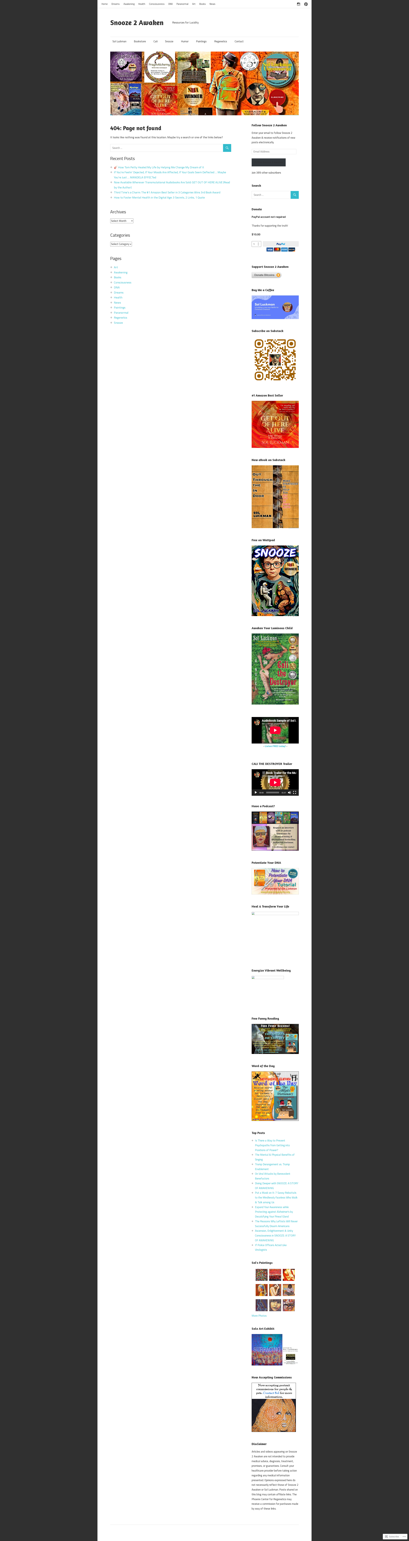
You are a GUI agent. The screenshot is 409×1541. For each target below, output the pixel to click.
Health (141, 4)
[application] (275, 782)
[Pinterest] (306, 4)
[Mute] (289, 792)
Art (194, 4)
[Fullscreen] (294, 792)
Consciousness (157, 4)
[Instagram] (298, 4)
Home (105, 4)
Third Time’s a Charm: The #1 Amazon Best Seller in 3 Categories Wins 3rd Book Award (167, 192)
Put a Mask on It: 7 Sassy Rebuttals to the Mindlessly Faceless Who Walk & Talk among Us (276, 1197)
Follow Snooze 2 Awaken (269, 125)
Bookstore (140, 41)
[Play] (255, 792)
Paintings (201, 41)
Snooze (169, 41)
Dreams (116, 4)
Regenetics (220, 41)
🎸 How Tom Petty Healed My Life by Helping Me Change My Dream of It (159, 167)
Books (202, 4)
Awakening (129, 4)
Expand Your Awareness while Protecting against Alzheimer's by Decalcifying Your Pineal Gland (274, 1212)
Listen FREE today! (275, 746)
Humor (185, 41)
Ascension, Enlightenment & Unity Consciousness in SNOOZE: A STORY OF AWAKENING (275, 1235)
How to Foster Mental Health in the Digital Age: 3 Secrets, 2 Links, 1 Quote (159, 197)
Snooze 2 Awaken (137, 22)
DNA (170, 4)
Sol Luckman (119, 41)
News (212, 4)
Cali (156, 41)
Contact (239, 41)
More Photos (259, 1316)
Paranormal (182, 4)
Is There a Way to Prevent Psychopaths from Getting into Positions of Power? (272, 1145)
